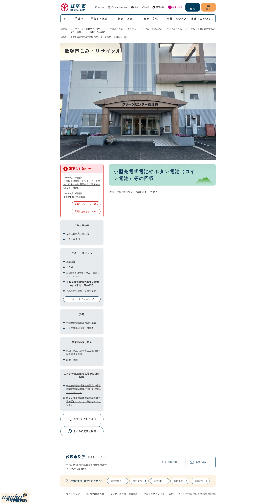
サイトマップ (73, 494)
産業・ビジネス (177, 18)
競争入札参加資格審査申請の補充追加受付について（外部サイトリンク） (83, 401)
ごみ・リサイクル (140, 29)
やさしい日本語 (142, 7)
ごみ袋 (69, 267)
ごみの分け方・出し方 (77, 233)
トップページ (76, 29)
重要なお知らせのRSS (85, 211)
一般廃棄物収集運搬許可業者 (81, 322)
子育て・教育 (99, 18)
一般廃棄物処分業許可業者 (80, 328)
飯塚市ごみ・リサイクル (163, 29)
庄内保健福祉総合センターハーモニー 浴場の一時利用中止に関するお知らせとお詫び (81, 184)
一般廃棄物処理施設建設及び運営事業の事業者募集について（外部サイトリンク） (83, 389)
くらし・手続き (73, 18)
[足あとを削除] (125, 37)
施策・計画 (72, 360)
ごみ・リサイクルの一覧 (82, 299)
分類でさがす (92, 29)
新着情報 (70, 261)
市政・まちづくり (202, 18)
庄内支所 (178, 481)
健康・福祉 (125, 18)
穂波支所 (137, 481)
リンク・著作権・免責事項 (124, 494)
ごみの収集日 (73, 239)
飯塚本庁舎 (116, 481)
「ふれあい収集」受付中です (81, 291)
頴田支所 (198, 481)
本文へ (101, 7)
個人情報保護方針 (95, 494)
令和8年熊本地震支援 (74, 196)
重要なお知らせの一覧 (85, 204)
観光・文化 (151, 18)
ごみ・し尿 (124, 29)
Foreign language (119, 7)
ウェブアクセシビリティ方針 (159, 494)
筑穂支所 (158, 481)
